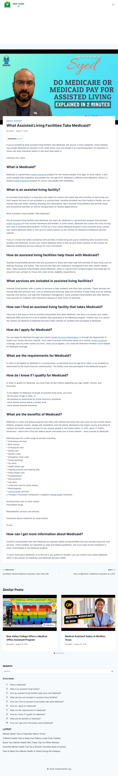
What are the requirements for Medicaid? (28, 710)
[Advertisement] (59, 26)
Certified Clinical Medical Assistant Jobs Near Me (26, 572)
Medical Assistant (14, 121)
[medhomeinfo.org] (14, 4)
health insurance (38, 174)
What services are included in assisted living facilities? (33, 697)
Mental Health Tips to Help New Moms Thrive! (24, 734)
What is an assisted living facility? (25, 689)
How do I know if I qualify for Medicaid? (27, 714)
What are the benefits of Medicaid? (25, 718)
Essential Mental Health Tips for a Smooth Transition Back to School (34, 747)
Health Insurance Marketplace (65, 337)
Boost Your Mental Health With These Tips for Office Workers (31, 742)
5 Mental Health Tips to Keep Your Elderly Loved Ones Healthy (32, 738)
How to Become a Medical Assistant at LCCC (94, 572)
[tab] (54, 653)
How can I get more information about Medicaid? (31, 723)
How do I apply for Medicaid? (23, 706)
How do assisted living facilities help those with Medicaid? (35, 693)
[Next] (111, 623)
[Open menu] (113, 4)
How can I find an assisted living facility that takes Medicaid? (37, 702)
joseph (11, 131)
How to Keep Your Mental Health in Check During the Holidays (31, 751)
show (19, 139)
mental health (14, 491)
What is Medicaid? (18, 685)
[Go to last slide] (7, 623)
